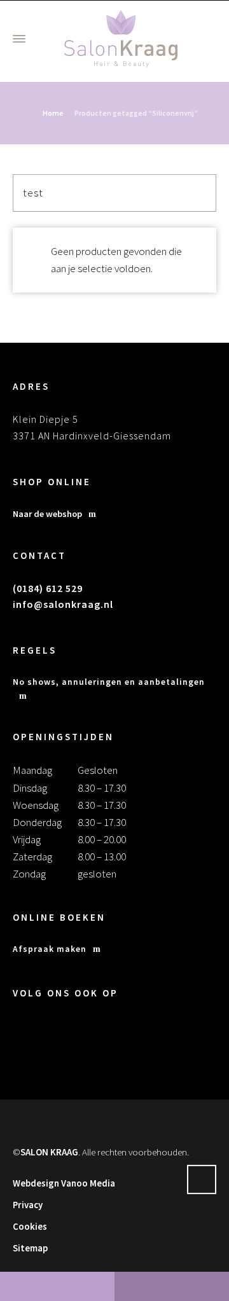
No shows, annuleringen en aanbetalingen (109, 682)
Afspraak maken (50, 949)
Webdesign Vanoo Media (64, 1183)
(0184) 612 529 (48, 588)
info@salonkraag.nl (63, 604)
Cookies (30, 1226)
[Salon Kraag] (121, 38)
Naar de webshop (47, 514)
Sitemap (30, 1248)
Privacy (28, 1205)
